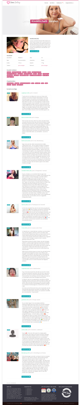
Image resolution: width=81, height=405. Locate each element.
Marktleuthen (37, 268)
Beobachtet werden (16, 72)
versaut (14, 84)
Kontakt (61, 403)
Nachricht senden (34, 51)
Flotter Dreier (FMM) (11, 73)
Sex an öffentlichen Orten (35, 75)
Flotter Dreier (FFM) (36, 72)
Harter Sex (20, 73)
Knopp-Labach (36, 300)
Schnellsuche (28, 388)
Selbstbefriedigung (24, 75)
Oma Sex (46, 3)
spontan (9, 84)
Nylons (35, 73)
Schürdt (36, 93)
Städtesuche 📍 (60, 3)
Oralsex (39, 73)
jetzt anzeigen (21, 65)
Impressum (72, 403)
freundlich (37, 83)
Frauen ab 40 (28, 391)
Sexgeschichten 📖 (69, 3)
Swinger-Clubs (10, 77)
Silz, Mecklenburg (38, 141)
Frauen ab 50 (28, 392)
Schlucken (16, 75)
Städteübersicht (29, 389)
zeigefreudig (20, 84)
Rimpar (37, 117)
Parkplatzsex (46, 73)
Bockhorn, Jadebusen (37, 330)
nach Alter (52, 3)
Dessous (24, 72)
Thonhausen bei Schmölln (38, 204)
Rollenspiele (10, 75)
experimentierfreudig (25, 83)
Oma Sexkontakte (14, 389)
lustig (46, 83)
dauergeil (17, 83)
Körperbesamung (28, 73)
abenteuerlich (10, 83)
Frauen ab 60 (28, 393)
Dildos (29, 72)
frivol (42, 83)
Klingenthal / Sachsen (41, 170)
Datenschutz (66, 403)
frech (32, 83)
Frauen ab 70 (28, 394)
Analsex (9, 72)
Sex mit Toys (46, 75)
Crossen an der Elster (36, 228)
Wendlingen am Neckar (40, 353)
